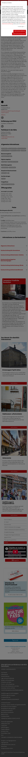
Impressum (22, 23)
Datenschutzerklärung (7, 23)
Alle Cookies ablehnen (19, 31)
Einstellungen (21, 26)
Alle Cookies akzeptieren (19, 33)
